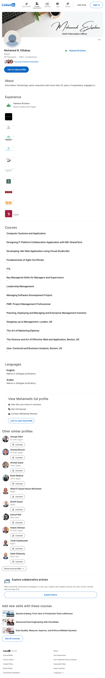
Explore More (50, 594)
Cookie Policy (8, 664)
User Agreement (60, 655)
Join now (81, 5)
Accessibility (8, 655)
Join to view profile (16, 69)
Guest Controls (59, 668)
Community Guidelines (11, 673)
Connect (19, 445)
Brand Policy (7, 668)
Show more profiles (13, 568)
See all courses (12, 638)
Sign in (96, 5)
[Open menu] (99, 39)
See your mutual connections (26, 62)
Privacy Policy (8, 660)
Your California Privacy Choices (65, 660)
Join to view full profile (21, 420)
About (56, 651)
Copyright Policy (60, 664)
